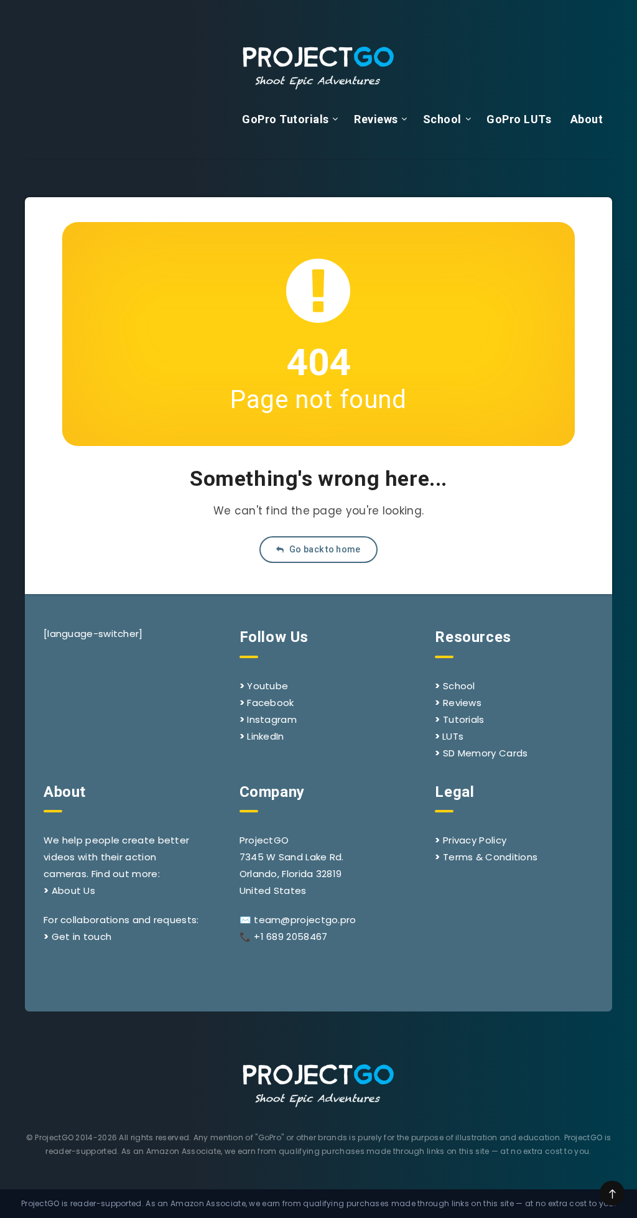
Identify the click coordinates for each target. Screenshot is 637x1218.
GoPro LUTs (518, 119)
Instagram (272, 719)
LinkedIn (265, 736)
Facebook (270, 702)
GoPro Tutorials (285, 119)
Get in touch (82, 936)
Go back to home (324, 549)
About (586, 119)
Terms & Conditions (490, 856)
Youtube (267, 685)
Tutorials (464, 719)
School (442, 119)
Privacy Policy (474, 840)
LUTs (452, 736)
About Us (73, 890)
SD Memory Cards (485, 753)
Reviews (376, 119)
